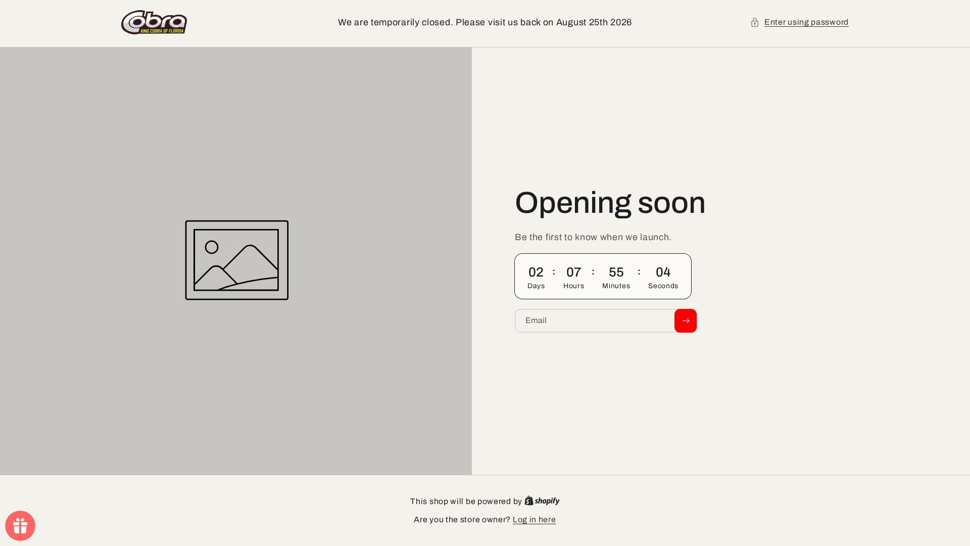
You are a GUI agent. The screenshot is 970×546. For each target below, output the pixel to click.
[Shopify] (542, 501)
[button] (799, 22)
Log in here (534, 519)
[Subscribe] (685, 321)
